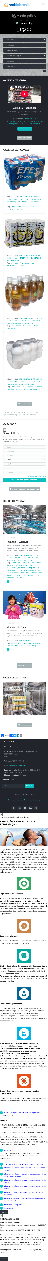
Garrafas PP (31, 387)
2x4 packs (15, 570)
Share (6, 736)
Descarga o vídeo (25, 129)
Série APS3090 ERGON (24, 560)
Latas (32, 207)
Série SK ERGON (19, 199)
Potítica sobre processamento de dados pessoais (22, 1112)
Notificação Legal (35, 800)
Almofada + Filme (17, 263)
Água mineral (21, 568)
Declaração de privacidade (36, 476)
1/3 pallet (36, 124)
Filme (13, 207)
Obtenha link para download (24, 480)
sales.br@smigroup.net (17, 765)
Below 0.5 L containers (32, 389)
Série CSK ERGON (20, 321)
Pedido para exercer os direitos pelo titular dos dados (23, 1164)
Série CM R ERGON (34, 199)
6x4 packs (15, 573)
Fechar (4, 1212)
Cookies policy (9, 1208)
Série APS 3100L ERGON (30, 694)
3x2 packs (24, 570)
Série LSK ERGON (25, 197)
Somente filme (16, 563)
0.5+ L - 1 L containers (24, 575)
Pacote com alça (22, 207)
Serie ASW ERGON (13, 323)
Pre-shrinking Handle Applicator (18, 202)
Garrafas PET (37, 121)
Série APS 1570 (30, 119)
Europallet (14, 121)
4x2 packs (28, 124)
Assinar (29, 786)
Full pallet (19, 578)
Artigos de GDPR (10, 1150)
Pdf (11, 582)
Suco (21, 124)
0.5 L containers (12, 328)
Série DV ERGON (20, 558)
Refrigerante (13, 124)
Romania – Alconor (17, 541)
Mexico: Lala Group (17, 627)
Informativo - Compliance (13, 1204)
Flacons (31, 643)
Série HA (30, 558)
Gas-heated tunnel (13, 260)
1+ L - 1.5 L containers (21, 698)
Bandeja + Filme (25, 121)
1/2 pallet (40, 698)
